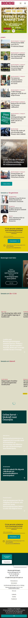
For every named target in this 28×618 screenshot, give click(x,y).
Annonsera (14, 583)
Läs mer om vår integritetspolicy (13, 247)
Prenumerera (7, 562)
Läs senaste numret (7, 557)
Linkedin (14, 594)
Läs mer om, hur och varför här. (14, 613)
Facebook (14, 599)
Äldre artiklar (6, 184)
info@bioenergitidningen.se (14, 577)
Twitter (14, 596)
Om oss (14, 591)
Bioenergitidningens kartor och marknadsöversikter (14, 588)
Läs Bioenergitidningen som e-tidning (14, 585)
